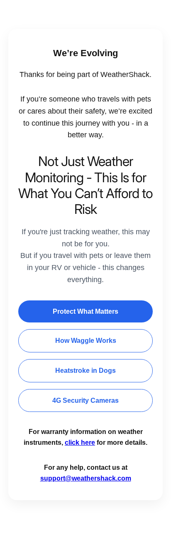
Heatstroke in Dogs (85, 370)
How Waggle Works (85, 340)
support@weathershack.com (85, 478)
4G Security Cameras (85, 400)
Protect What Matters (85, 311)
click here (80, 442)
